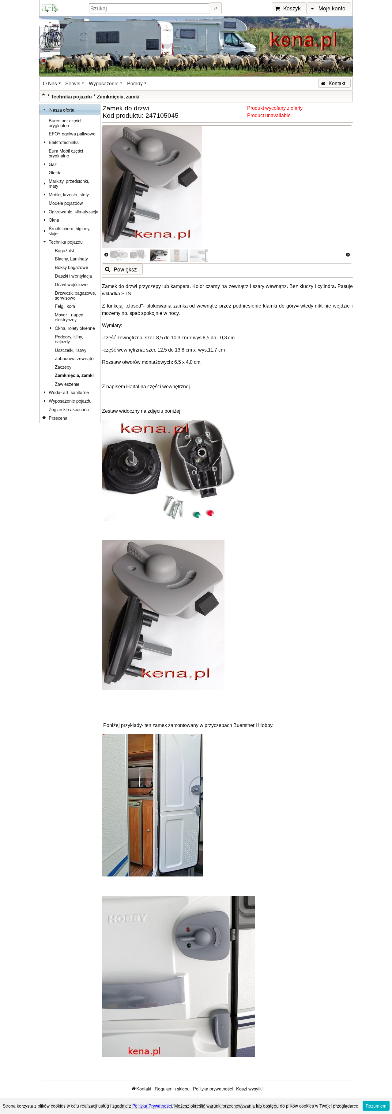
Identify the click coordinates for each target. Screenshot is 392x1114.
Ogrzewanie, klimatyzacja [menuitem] (73, 211)
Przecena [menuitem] (58, 418)
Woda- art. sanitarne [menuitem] (69, 392)
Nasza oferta (61, 109)
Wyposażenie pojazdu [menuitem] (70, 400)
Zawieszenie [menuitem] (67, 384)
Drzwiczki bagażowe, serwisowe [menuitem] (75, 295)
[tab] (69, 110)
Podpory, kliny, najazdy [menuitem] (69, 339)
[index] (43, 94)
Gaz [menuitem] (53, 164)
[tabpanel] (69, 269)
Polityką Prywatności (152, 1106)
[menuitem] (52, 83)
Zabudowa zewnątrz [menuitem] (75, 358)
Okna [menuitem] (54, 219)
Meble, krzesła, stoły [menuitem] (69, 194)
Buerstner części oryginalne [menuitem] (65, 122)
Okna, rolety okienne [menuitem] (75, 328)
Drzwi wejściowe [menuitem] (71, 284)
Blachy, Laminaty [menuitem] (71, 258)
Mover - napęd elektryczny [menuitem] (69, 317)
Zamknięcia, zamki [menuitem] (74, 375)
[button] (215, 8)
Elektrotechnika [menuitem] (64, 142)
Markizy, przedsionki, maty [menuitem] (69, 183)
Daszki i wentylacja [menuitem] (73, 275)
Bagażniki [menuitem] (64, 250)
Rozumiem (376, 1106)
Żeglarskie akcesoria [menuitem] (69, 409)
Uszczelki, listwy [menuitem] (70, 350)
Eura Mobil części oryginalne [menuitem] (66, 153)
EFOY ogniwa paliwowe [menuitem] (72, 133)
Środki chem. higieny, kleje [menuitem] (69, 230)
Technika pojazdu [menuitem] (66, 241)
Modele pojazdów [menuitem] (66, 203)
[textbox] (150, 8)
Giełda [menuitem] (55, 172)
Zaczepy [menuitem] (63, 366)
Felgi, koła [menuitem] (65, 306)
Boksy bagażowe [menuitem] (71, 267)
